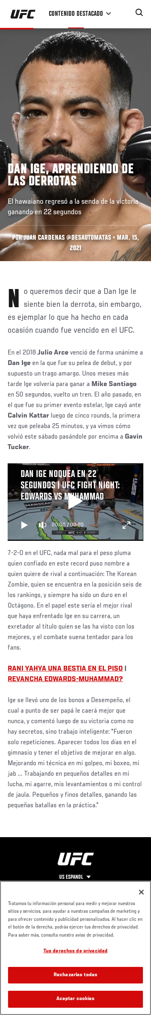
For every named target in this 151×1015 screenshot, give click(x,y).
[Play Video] (75, 502)
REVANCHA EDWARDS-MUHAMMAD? (65, 679)
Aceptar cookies (75, 999)
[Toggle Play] (25, 525)
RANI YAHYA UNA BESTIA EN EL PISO (65, 669)
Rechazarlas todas (75, 975)
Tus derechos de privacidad (75, 951)
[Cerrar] (141, 892)
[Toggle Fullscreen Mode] (126, 525)
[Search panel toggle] (139, 12)
